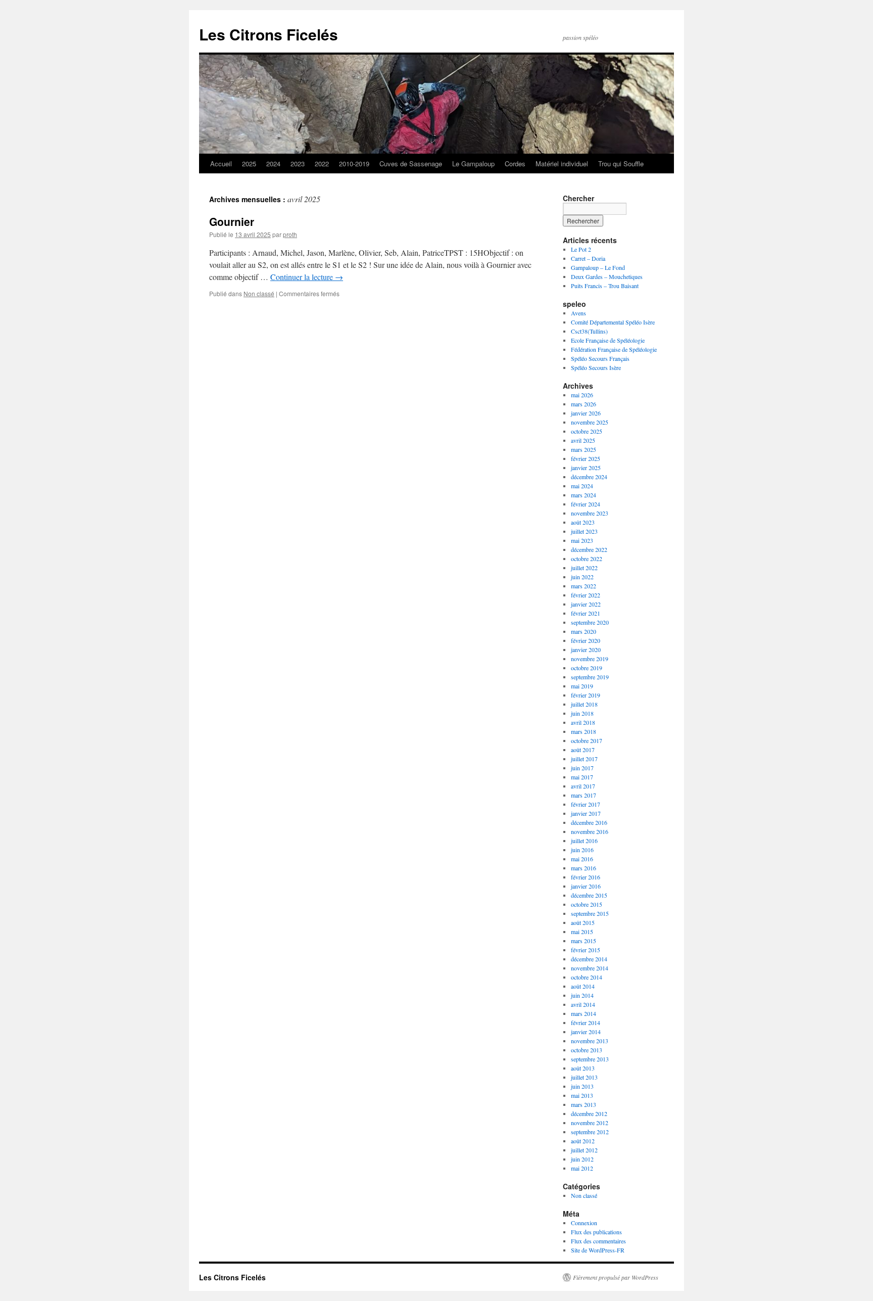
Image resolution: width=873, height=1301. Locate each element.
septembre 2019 (590, 677)
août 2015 (583, 922)
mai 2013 (582, 1095)
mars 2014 (583, 1013)
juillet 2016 (584, 841)
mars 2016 (583, 868)
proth (290, 234)
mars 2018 (583, 731)
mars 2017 (583, 795)
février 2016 (585, 877)
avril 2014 (583, 1004)
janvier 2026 (586, 413)
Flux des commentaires (598, 1241)
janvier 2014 (586, 1032)
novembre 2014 (589, 968)
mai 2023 (582, 540)
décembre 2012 (589, 1113)
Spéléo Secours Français (600, 358)
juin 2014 (582, 995)
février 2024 (585, 504)
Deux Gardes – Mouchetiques (607, 276)
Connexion (584, 1223)
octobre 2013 (586, 1050)
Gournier (231, 221)
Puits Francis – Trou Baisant (605, 286)
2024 (273, 163)
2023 (297, 163)
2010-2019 (354, 163)
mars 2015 (583, 941)
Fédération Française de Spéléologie (614, 349)
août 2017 (583, 750)
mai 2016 (582, 859)
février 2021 (585, 613)
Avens (578, 313)
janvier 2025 (586, 467)
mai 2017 (582, 777)
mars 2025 (583, 449)
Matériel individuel (562, 163)
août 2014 (583, 986)
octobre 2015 (586, 904)
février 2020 (585, 640)
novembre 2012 (589, 1123)
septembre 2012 (590, 1132)
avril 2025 (583, 440)
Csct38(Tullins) (589, 331)
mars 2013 (583, 1104)
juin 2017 (582, 768)
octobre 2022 (586, 558)
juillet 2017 (584, 759)
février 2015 (585, 950)
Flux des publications (596, 1232)
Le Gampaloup (473, 163)
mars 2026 (583, 404)
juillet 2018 (584, 704)
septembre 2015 (590, 913)
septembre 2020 (590, 622)
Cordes (515, 163)
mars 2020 (583, 631)
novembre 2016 (589, 831)
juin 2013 (582, 1086)
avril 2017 (583, 786)
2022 (322, 163)
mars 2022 (583, 586)
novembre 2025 (589, 422)
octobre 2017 (586, 740)
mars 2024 (583, 495)
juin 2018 (582, 713)
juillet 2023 (584, 531)
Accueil (221, 163)
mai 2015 (582, 931)
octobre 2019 (586, 668)
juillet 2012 (584, 1150)
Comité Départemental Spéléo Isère (613, 322)
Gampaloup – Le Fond (598, 267)
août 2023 (583, 522)
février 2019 (585, 695)
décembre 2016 (589, 822)
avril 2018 (583, 722)
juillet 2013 (584, 1077)
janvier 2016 (586, 886)
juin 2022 (582, 577)
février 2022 (585, 595)
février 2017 (585, 804)
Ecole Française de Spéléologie (608, 340)
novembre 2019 (589, 659)
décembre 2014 (589, 959)
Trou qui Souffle (621, 163)
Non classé (259, 293)
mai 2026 (582, 395)
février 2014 (585, 1022)
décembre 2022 (589, 549)
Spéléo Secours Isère (596, 367)
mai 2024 (582, 486)
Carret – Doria (588, 258)
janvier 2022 (586, 604)
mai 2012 (582, 1168)
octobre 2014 (586, 977)
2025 (249, 163)
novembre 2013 (589, 1041)
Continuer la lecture (306, 276)
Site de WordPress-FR (597, 1250)
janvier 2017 (586, 813)
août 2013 (583, 1068)
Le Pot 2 (581, 249)
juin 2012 (582, 1159)
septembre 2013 (590, 1059)
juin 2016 (582, 850)
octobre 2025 (586, 431)
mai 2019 (582, 686)
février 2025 (585, 458)
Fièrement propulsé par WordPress (615, 1277)
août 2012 (583, 1141)
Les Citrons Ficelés (268, 34)
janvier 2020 (586, 649)
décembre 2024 (589, 477)
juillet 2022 (584, 568)
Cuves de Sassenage (410, 163)
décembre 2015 (589, 895)
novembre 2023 (589, 513)
